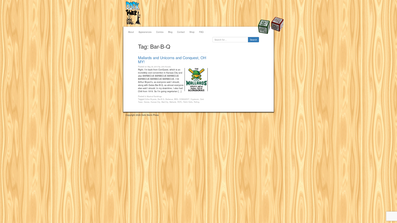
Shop (191, 31)
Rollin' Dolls (188, 102)
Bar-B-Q (161, 99)
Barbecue (169, 99)
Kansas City (155, 102)
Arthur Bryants (150, 99)
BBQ (176, 99)
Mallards (173, 102)
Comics (159, 31)
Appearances (145, 31)
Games (146, 102)
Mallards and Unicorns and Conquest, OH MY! (172, 59)
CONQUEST (184, 99)
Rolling (196, 102)
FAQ (201, 31)
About (131, 31)
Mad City (164, 102)
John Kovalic (166, 66)
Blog (170, 31)
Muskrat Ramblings (154, 96)
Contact (181, 31)
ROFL (179, 102)
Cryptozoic (195, 99)
